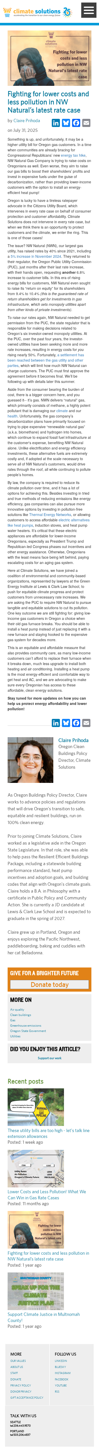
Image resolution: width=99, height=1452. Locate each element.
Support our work (49, 1058)
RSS (57, 1391)
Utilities (15, 1036)
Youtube (61, 1385)
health (13, 415)
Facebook (62, 1379)
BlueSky (60, 1366)
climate (61, 410)
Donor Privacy (20, 1391)
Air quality (17, 1009)
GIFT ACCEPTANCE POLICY (26, 1397)
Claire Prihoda (26, 120)
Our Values (18, 1360)
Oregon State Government (28, 1031)
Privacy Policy (20, 1385)
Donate (15, 1379)
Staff (14, 1373)
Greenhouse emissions (25, 1025)
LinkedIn (61, 1360)
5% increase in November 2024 (35, 256)
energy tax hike (73, 155)
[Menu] (88, 10)
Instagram (63, 1373)
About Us (16, 1366)
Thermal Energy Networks (49, 514)
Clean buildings (20, 1015)
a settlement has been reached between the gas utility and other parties (46, 360)
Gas (12, 1020)
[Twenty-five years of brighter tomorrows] (68, 13)
